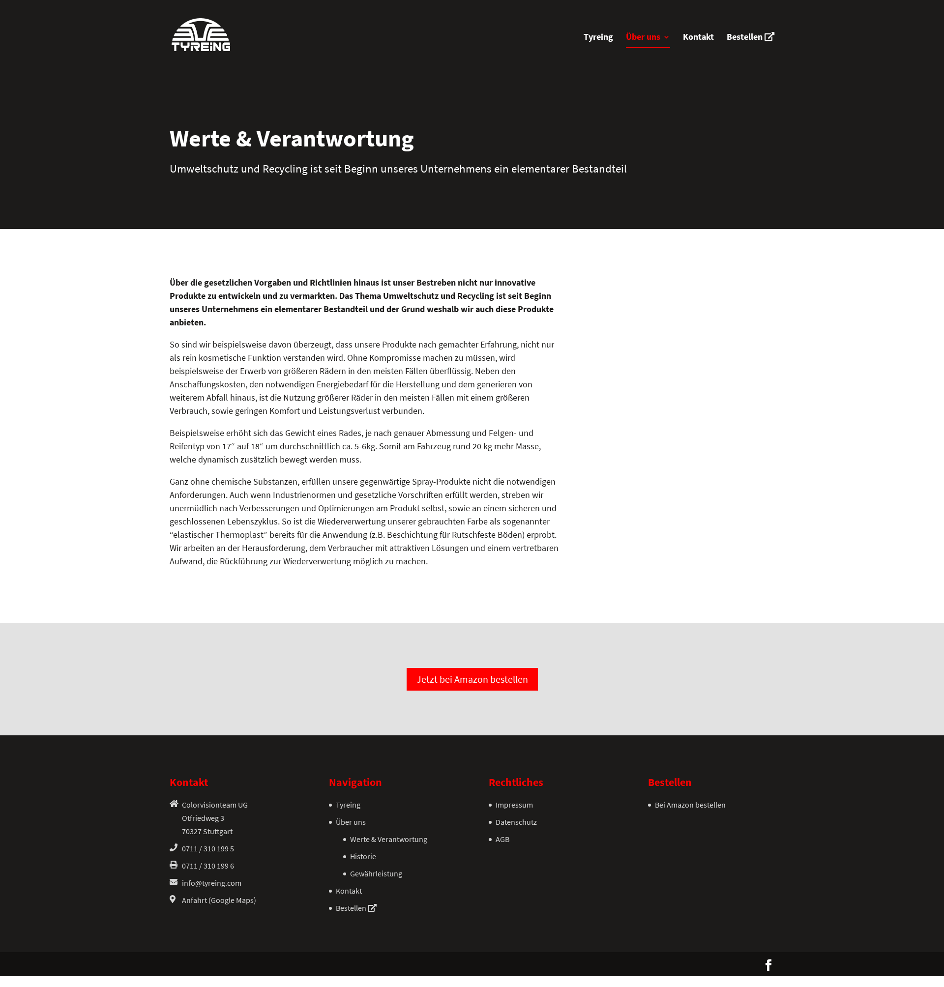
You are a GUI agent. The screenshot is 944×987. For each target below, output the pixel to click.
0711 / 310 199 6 (208, 866)
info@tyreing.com (211, 883)
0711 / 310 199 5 (208, 848)
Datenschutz (516, 822)
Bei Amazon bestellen (690, 805)
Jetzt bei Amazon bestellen (472, 679)
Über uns (643, 37)
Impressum (514, 805)
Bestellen (746, 37)
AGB (502, 839)
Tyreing (598, 37)
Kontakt (698, 37)
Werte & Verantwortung (388, 839)
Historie (363, 856)
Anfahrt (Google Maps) (219, 900)
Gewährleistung (376, 873)
